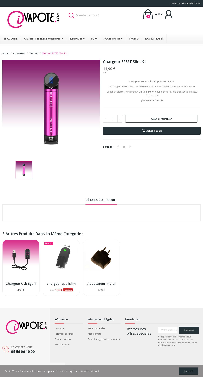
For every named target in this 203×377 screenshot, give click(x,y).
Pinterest (130, 146)
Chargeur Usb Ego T (21, 283)
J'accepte (188, 371)
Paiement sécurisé (64, 333)
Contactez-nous (63, 339)
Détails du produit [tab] (101, 200)
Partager (118, 146)
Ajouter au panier (161, 118)
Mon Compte (94, 333)
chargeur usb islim (61, 283)
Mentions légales (96, 328)
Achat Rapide (154, 130)
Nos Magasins (62, 344)
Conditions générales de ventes (104, 339)
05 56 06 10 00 (23, 352)
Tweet (124, 146)
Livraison (59, 328)
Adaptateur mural (101, 283)
